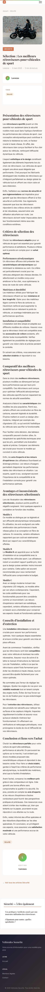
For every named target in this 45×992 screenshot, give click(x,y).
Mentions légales (8, 974)
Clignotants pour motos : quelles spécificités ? (18, 920)
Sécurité (13, 11)
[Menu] (40, 2)
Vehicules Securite (12, 942)
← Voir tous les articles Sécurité (16, 883)
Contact (5, 978)
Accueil (5, 11)
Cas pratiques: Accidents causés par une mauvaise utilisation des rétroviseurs (21, 913)
